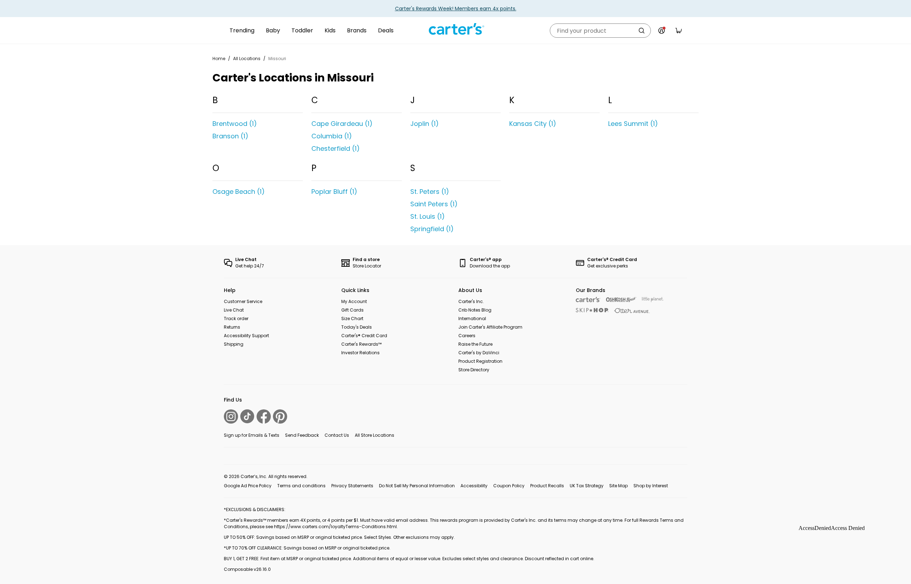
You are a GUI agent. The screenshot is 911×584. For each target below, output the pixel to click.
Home (218, 58)
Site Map (618, 486)
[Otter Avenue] (632, 310)
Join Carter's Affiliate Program (490, 327)
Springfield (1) (432, 228)
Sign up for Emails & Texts (251, 435)
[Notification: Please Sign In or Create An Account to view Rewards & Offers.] (661, 30)
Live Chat (234, 310)
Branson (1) (230, 136)
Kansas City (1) (532, 123)
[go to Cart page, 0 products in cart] (678, 30)
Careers (466, 336)
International (472, 318)
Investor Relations (360, 353)
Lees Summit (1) (633, 123)
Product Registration (480, 361)
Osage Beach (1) (238, 191)
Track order (236, 318)
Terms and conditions (301, 486)
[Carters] (588, 299)
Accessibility (474, 486)
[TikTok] (247, 416)
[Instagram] (231, 416)
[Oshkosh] (621, 299)
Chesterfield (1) (335, 148)
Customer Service (243, 301)
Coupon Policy (509, 486)
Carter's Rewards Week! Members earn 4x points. (455, 8)
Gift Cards (352, 310)
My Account (354, 301)
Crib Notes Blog (474, 310)
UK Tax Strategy (587, 486)
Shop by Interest (650, 486)
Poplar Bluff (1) (334, 191)
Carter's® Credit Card (364, 336)
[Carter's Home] (455, 29)
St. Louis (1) (427, 216)
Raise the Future (475, 344)
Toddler (302, 30)
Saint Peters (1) (434, 204)
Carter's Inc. (471, 301)
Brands (357, 30)
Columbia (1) (331, 136)
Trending (242, 30)
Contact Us (337, 435)
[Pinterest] (280, 416)
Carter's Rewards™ (361, 344)
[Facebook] (264, 416)
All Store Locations (374, 435)
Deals (386, 30)
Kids (330, 30)
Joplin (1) (424, 123)
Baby (273, 30)
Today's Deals (356, 327)
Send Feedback (302, 435)
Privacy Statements (352, 486)
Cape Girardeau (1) (342, 123)
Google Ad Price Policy (248, 486)
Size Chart (352, 318)
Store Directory (473, 370)
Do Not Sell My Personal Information (417, 486)
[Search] (641, 30)
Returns (232, 327)
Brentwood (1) (234, 123)
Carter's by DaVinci (478, 353)
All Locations (246, 58)
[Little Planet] (653, 299)
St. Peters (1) (429, 191)
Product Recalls (547, 486)
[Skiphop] (592, 310)
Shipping (233, 344)
